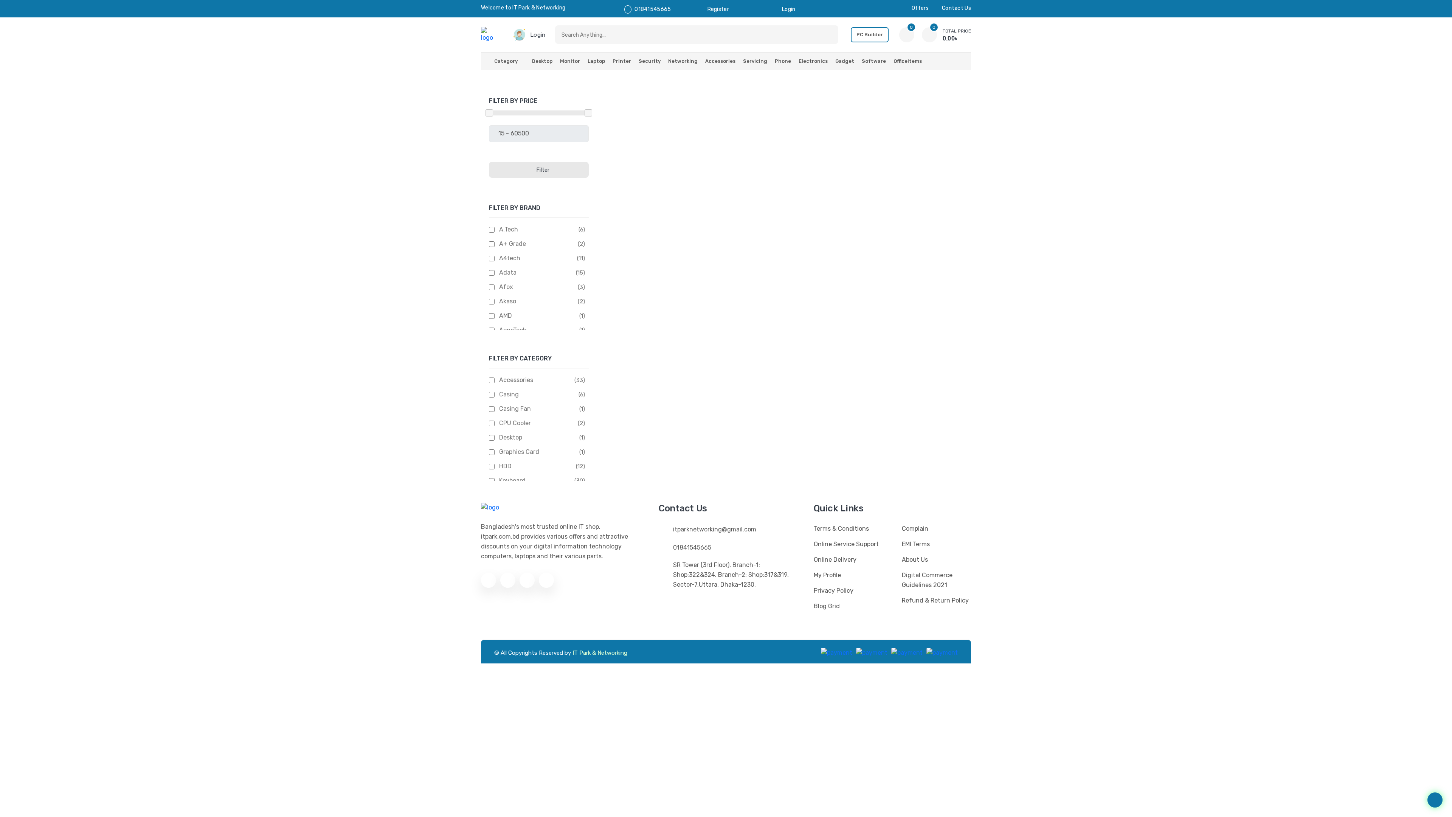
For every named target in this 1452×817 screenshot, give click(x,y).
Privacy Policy (833, 590)
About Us (915, 559)
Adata (508, 272)
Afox (506, 286)
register (718, 9)
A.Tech (508, 229)
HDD (505, 466)
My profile (827, 575)
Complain (915, 528)
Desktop (542, 61)
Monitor (570, 61)
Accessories (720, 61)
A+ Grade (512, 243)
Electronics (813, 61)
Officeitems (908, 61)
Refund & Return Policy (935, 600)
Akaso (507, 301)
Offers (920, 8)
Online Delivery (835, 559)
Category (506, 61)
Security (650, 61)
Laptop (596, 61)
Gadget (844, 61)
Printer (622, 61)
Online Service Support (846, 544)
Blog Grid (827, 606)
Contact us (956, 8)
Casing (509, 394)
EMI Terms (916, 544)
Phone (783, 61)
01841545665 (652, 9)
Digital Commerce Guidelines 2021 (927, 580)
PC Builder (869, 34)
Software (874, 61)
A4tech (509, 258)
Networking (683, 61)
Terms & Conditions (841, 528)
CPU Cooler (515, 423)
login (789, 9)
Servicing (755, 61)
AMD (505, 315)
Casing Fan (515, 408)
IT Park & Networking (599, 652)
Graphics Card (519, 451)
